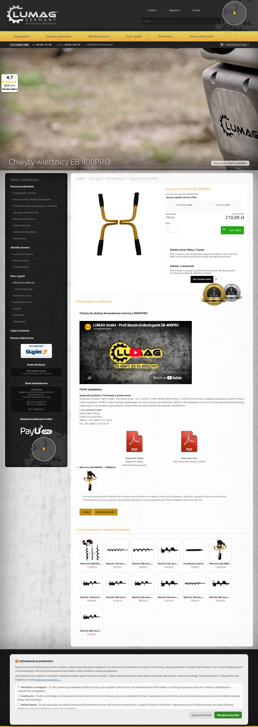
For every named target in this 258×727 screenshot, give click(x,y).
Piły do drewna (21, 260)
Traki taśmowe (21, 267)
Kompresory (19, 238)
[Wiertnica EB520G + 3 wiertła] (91, 550)
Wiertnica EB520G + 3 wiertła (91, 563)
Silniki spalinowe (22, 225)
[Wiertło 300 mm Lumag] (220, 584)
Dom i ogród (133, 36)
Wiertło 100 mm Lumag (194, 597)
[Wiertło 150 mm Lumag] (117, 550)
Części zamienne (19, 330)
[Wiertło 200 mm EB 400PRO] (117, 584)
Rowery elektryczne (201, 36)
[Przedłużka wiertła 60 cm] (194, 550)
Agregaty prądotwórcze (25, 212)
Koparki (17, 308)
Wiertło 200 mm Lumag (143, 563)
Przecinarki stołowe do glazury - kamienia (35, 206)
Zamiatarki (18, 315)
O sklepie (152, 10)
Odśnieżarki (19, 321)
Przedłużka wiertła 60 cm (194, 563)
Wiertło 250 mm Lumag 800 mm (169, 597)
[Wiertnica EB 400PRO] (90, 481)
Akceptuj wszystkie (228, 715)
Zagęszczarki (21, 36)
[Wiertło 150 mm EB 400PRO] (91, 584)
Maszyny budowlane (58, 36)
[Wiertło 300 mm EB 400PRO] (91, 617)
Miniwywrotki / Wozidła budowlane (32, 199)
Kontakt (196, 10)
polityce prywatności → (48, 679)
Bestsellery (165, 36)
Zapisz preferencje (201, 715)
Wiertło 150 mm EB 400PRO (91, 597)
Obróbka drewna (98, 36)
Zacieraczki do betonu (24, 231)
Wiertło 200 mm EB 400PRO (117, 597)
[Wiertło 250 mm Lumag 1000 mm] (169, 550)
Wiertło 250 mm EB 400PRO (143, 597)
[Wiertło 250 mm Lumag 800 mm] (169, 584)
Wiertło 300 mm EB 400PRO (91, 630)
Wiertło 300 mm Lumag (220, 597)
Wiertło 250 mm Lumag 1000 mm (169, 563)
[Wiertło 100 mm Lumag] (194, 584)
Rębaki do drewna (22, 302)
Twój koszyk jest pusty (236, 44)
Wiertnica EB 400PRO (91, 467)
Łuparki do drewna (23, 254)
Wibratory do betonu (24, 218)
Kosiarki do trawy (22, 295)
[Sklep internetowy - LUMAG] (32, 13)
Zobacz (86, 512)
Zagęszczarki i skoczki (24, 193)
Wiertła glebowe (24, 289)
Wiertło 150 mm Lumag (117, 563)
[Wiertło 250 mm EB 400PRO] (143, 584)
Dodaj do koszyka (105, 512)
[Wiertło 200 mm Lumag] (143, 550)
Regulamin (174, 10)
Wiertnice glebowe (24, 282)
